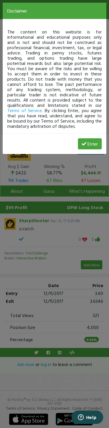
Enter (92, 143)
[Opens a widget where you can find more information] (87, 418)
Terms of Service (24, 110)
